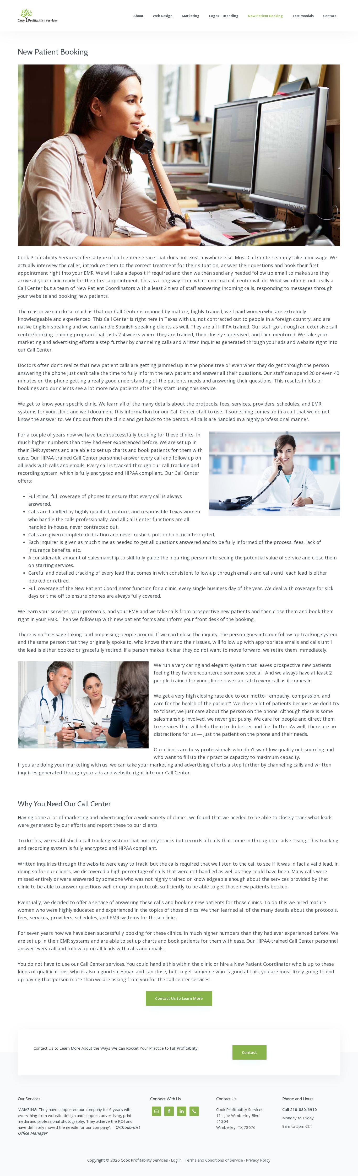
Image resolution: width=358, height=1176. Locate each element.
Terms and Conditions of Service (214, 1160)
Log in (176, 1160)
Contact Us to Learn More (179, 998)
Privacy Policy (258, 1160)
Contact (249, 1052)
